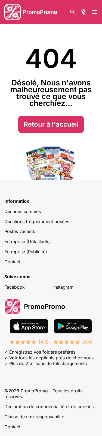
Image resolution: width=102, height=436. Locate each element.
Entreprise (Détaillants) (27, 241)
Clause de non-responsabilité (34, 416)
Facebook (14, 287)
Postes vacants (19, 231)
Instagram (63, 287)
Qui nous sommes (22, 211)
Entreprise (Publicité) (25, 251)
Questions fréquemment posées (36, 221)
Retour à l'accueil (51, 124)
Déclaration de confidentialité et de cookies (49, 406)
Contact (12, 261)
